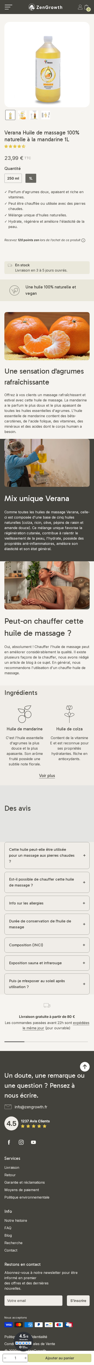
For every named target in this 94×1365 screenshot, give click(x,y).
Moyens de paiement (21, 1190)
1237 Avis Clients (35, 1121)
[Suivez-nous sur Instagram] (21, 1142)
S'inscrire (78, 1300)
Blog (8, 1235)
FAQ (7, 1228)
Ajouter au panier (59, 1358)
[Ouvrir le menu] (8, 7)
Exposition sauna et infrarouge (35, 963)
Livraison (11, 1167)
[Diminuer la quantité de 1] (5, 1358)
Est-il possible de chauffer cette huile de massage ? (41, 882)
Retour (10, 1175)
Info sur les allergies (26, 903)
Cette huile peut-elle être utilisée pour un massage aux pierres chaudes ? (42, 855)
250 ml (13, 178)
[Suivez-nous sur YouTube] (33, 1142)
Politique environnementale (26, 1197)
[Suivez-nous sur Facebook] (9, 1142)
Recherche (13, 1243)
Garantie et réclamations (24, 1182)
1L (31, 178)
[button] (15, 146)
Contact (10, 1250)
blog (29, 662)
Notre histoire (15, 1220)
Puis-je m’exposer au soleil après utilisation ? (37, 983)
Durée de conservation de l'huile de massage (40, 924)
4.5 (11, 1123)
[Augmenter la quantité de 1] (25, 1358)
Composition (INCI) (26, 945)
